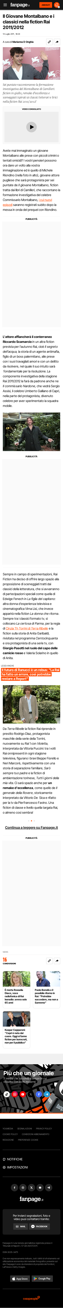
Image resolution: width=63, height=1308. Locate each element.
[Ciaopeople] (31, 1298)
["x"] (31, 1094)
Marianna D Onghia (23, 41)
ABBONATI (46, 5)
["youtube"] (23, 1094)
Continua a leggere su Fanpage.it (31, 827)
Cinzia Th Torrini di (18, 628)
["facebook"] (39, 1094)
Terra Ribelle (39, 628)
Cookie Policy (10, 1134)
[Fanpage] (31, 1199)
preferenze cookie (28, 1140)
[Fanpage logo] (20, 5)
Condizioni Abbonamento (35, 1134)
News (5, 952)
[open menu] (4, 5)
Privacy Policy (44, 1128)
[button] (57, 42)
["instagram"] (15, 1094)
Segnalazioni (24, 1128)
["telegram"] (47, 1094)
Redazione (8, 1140)
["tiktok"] (7, 1094)
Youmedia (8, 1128)
